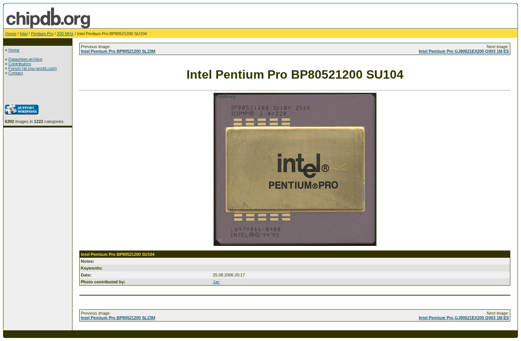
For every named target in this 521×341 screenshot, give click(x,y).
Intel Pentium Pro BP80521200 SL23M (118, 51)
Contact (15, 73)
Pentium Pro (42, 33)
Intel (23, 33)
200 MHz (65, 33)
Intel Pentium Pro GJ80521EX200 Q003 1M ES (464, 51)
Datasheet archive (25, 59)
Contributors (19, 63)
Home (10, 33)
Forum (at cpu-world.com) (32, 68)
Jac (216, 282)
